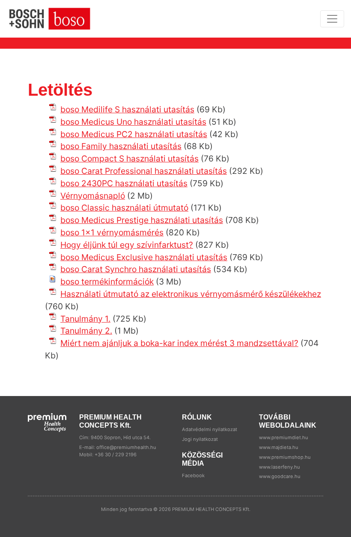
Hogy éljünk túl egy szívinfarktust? (126, 245)
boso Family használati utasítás (120, 146)
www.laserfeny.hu (279, 467)
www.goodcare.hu (279, 476)
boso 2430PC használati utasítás (123, 183)
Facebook (193, 475)
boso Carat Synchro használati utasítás (135, 269)
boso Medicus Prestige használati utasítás (141, 220)
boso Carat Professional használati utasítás (143, 171)
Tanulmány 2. (86, 331)
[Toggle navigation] (332, 18)
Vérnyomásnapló (92, 196)
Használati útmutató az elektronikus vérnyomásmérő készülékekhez (190, 294)
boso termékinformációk (107, 281)
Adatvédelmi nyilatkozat (209, 429)
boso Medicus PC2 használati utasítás (133, 134)
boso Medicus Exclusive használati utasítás (143, 257)
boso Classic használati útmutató (124, 207)
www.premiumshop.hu (285, 457)
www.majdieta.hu (278, 447)
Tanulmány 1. (85, 319)
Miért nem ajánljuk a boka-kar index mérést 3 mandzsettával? (179, 343)
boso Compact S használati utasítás (129, 158)
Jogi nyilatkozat (200, 439)
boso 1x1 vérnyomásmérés (112, 232)
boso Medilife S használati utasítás (127, 109)
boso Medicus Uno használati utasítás (133, 122)
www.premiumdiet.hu (283, 437)
